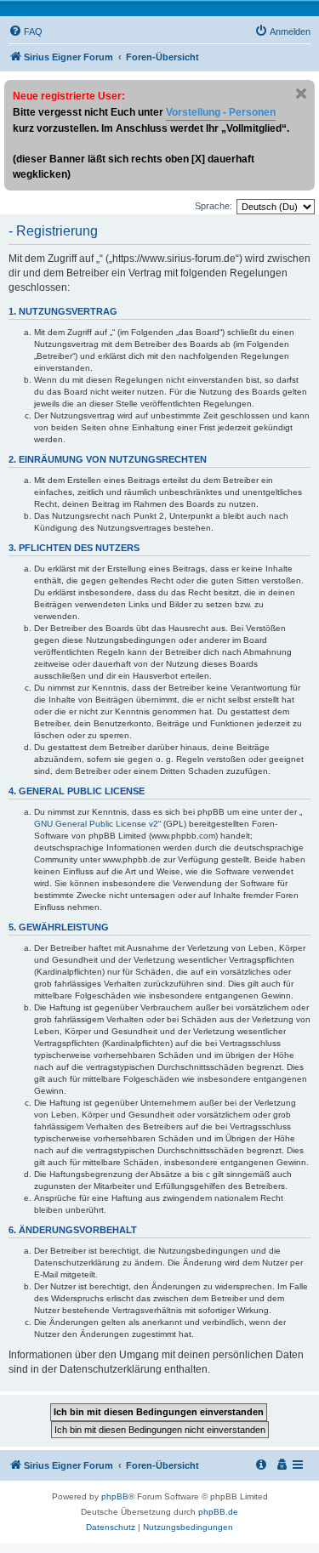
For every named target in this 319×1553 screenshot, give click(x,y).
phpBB (114, 1496)
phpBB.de (218, 1511)
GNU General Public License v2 (96, 823)
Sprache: (213, 206)
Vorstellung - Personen (221, 112)
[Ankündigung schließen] (301, 93)
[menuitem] (26, 31)
